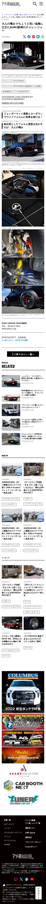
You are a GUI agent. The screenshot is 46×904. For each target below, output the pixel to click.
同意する (38, 893)
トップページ (7, 15)
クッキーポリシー (15, 892)
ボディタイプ (29, 15)
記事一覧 (18, 15)
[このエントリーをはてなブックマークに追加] (38, 37)
